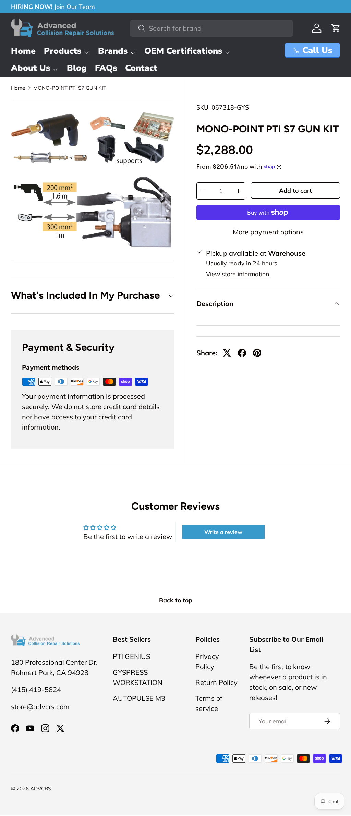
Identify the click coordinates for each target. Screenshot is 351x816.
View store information (237, 274)
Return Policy (216, 682)
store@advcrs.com (40, 706)
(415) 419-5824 (36, 689)
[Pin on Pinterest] (257, 352)
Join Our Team (74, 7)
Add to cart (295, 190)
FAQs (106, 68)
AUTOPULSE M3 (139, 698)
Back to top (175, 600)
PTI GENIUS (131, 656)
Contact (141, 68)
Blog (77, 68)
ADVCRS (40, 788)
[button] (335, 28)
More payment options (268, 232)
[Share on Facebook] (242, 352)
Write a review (223, 531)
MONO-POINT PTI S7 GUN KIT (69, 87)
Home (23, 51)
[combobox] (211, 28)
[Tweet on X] (226, 352)
